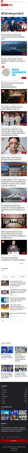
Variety (3, 401)
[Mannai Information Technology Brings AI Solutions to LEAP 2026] (7, 349)
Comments (22, 276)
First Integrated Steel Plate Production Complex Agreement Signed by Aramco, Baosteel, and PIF (13, 209)
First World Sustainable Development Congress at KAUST (13, 259)
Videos (3, 403)
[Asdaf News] (7, 5)
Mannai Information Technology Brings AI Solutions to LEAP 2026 (6, 356)
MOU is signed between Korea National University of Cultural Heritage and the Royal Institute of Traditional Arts (13, 235)
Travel (3, 398)
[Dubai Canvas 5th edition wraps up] (5, 315)
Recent (13, 276)
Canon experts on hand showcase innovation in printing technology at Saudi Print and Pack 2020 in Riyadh (18, 283)
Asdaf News (4, 33)
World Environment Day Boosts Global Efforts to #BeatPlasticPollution (12, 85)
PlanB (16, 448)
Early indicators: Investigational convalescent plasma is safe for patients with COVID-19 (18, 299)
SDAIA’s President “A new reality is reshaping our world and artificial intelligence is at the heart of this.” (18, 292)
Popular (5, 276)
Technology (4, 396)
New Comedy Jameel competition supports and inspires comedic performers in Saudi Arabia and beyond (18, 307)
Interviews (4, 389)
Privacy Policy (14, 450)
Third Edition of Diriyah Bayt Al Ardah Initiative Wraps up (11, 108)
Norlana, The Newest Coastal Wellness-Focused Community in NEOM (13, 61)
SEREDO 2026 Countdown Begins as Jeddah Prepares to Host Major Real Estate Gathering (20, 357)
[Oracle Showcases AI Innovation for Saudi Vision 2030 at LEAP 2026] (21, 368)
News (3, 394)
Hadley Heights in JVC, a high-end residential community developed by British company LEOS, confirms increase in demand (13, 183)
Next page (21, 263)
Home (3, 9)
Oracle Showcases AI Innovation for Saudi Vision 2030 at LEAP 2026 (21, 374)
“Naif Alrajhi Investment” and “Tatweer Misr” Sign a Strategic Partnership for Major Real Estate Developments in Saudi (13, 132)
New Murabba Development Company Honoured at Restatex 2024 (13, 37)
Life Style (4, 392)
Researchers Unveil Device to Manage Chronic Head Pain (11, 159)
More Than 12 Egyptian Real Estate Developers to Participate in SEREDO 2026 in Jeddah (7, 375)
